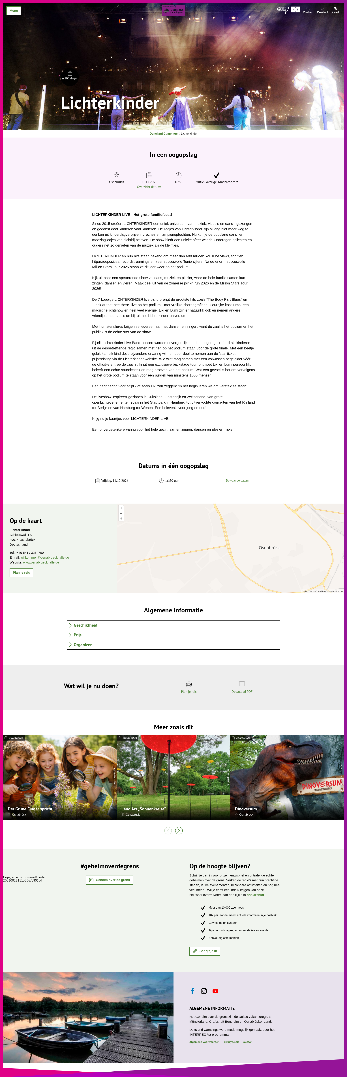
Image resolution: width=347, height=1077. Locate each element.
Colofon (247, 1042)
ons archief (255, 895)
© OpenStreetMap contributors (328, 591)
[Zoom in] (121, 508)
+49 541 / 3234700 (30, 552)
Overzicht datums (149, 187)
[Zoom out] (121, 513)
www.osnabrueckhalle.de (41, 562)
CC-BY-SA (341, 784)
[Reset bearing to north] (121, 518)
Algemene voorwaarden (204, 1042)
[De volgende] (179, 830)
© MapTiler (307, 591)
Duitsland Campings (164, 133)
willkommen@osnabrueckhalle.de (45, 557)
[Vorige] (168, 830)
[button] (21, 572)
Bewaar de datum (237, 480)
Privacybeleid (231, 1042)
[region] (230, 548)
